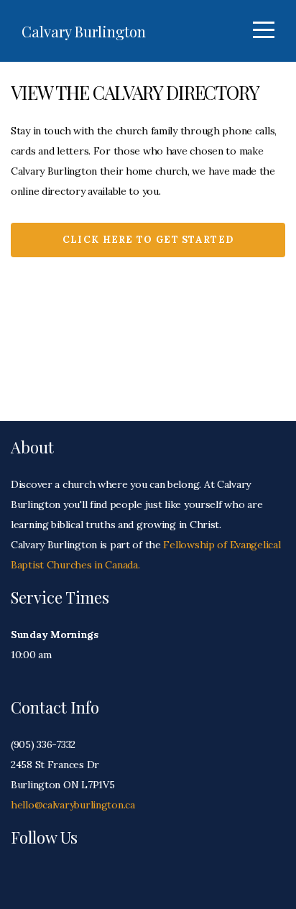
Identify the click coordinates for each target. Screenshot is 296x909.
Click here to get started (148, 240)
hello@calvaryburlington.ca (73, 804)
